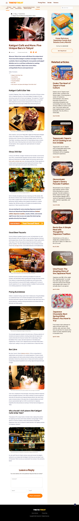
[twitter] (36, 52)
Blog (16, 13)
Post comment (35, 496)
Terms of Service (35, 513)
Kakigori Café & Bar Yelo (16, 75)
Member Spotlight (28, 8)
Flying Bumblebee (15, 80)
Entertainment (18, 8)
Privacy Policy (44, 513)
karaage (17, 245)
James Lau (13, 52)
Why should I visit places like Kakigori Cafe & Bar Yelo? (23, 84)
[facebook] (31, 52)
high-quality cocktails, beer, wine (16, 161)
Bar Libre (13, 82)
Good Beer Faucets (15, 79)
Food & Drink (22, 13)
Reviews (56, 2)
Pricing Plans (41, 2)
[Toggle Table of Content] (10, 73)
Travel (11, 8)
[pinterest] (33, 52)
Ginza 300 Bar (14, 77)
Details (49, 2)
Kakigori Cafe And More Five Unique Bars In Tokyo (24, 15)
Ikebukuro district (25, 353)
